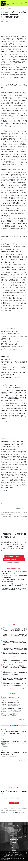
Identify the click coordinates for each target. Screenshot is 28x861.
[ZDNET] (5, 3)
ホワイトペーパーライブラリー (17, 688)
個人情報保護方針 (14, 839)
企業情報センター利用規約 (13, 562)
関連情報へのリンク (20, 508)
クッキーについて (14, 845)
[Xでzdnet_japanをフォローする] (14, 826)
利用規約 (14, 842)
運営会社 (14, 850)
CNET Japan (14, 812)
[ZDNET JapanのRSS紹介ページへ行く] (18, 826)
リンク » (3, 421)
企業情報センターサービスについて (14, 559)
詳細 (2, 859)
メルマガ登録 (14, 802)
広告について (14, 847)
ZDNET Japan (3, 8)
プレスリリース (11, 8)
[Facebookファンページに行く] (9, 826)
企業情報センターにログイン (14, 556)
